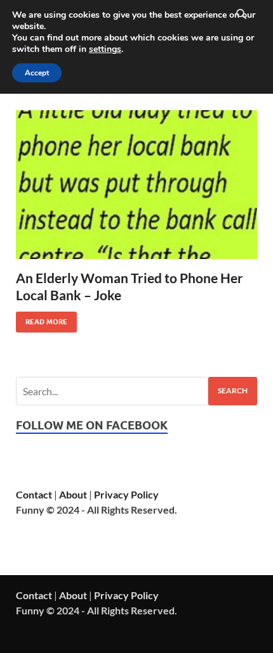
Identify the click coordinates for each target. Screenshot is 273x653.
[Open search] (241, 14)
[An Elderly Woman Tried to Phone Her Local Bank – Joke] (136, 184)
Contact (34, 494)
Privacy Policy (126, 494)
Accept (37, 73)
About (73, 494)
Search (233, 390)
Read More (41, 319)
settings (105, 49)
